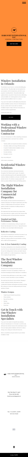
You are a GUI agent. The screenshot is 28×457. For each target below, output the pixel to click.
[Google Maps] (14, 448)
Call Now (11, 117)
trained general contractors (17, 97)
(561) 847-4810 (14, 44)
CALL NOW (14, 455)
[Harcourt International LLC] (14, 30)
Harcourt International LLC (16, 374)
